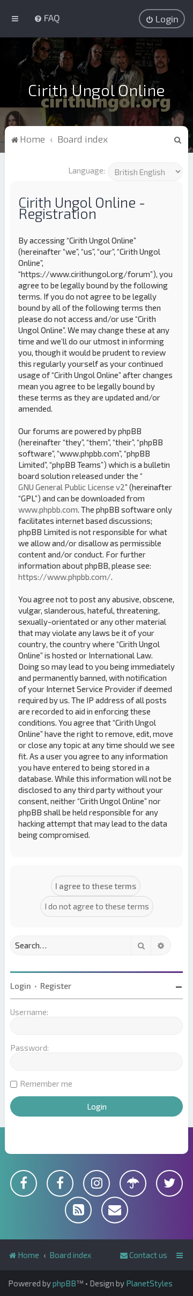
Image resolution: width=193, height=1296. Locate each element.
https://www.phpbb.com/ (64, 577)
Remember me (46, 1083)
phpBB (64, 1283)
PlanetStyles (149, 1283)
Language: (86, 170)
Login (20, 986)
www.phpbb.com (48, 509)
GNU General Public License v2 (71, 487)
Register (55, 986)
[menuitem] (47, 17)
